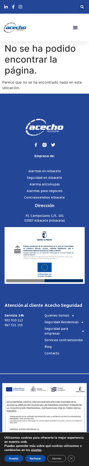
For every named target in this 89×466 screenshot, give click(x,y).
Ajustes (56, 458)
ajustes (36, 450)
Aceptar (14, 458)
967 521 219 (14, 325)
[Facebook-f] (36, 145)
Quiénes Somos (56, 315)
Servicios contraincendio (63, 340)
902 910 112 (14, 320)
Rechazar (35, 458)
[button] (82, 6)
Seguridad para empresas (56, 331)
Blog (48, 347)
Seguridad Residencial (61, 322)
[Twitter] (53, 145)
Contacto (51, 353)
